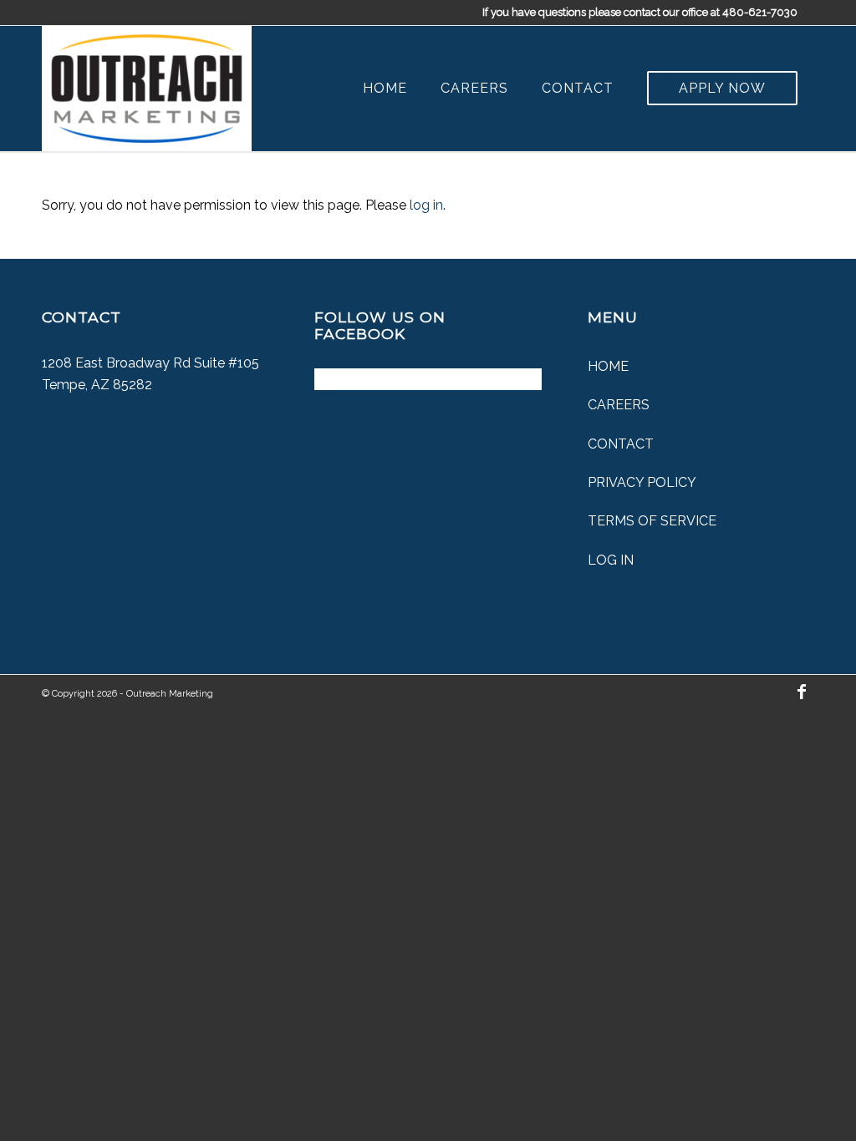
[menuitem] (385, 88)
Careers (619, 405)
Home (608, 366)
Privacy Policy (642, 482)
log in (426, 205)
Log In (611, 560)
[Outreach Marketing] (147, 88)
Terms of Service (652, 521)
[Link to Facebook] (801, 691)
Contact (621, 444)
